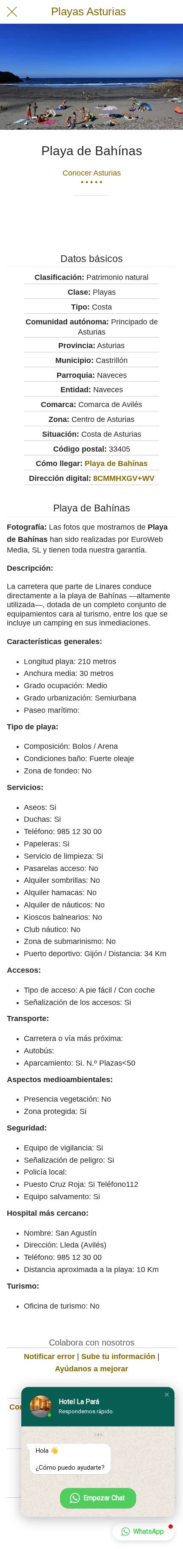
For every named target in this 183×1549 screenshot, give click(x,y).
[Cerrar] (12, 12)
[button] (167, 1394)
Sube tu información (118, 1356)
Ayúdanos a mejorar (91, 1369)
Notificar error (49, 1356)
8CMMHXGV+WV (123, 478)
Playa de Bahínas (116, 463)
